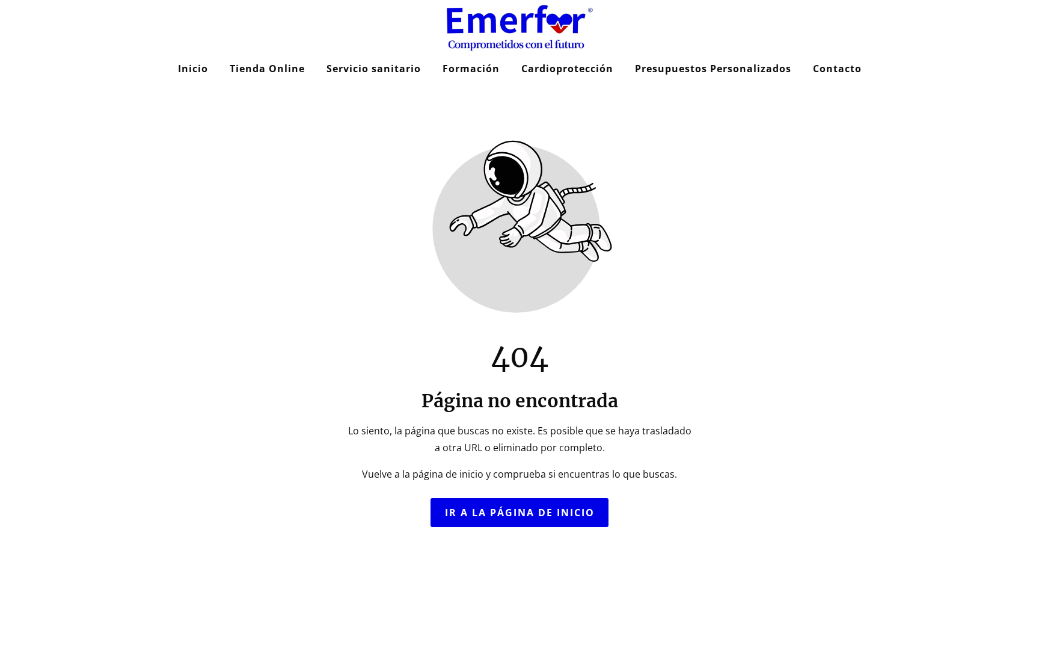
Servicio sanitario (373, 68)
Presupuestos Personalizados (713, 68)
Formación (471, 68)
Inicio (193, 68)
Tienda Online (267, 68)
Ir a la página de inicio (520, 512)
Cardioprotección (567, 68)
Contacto (837, 68)
